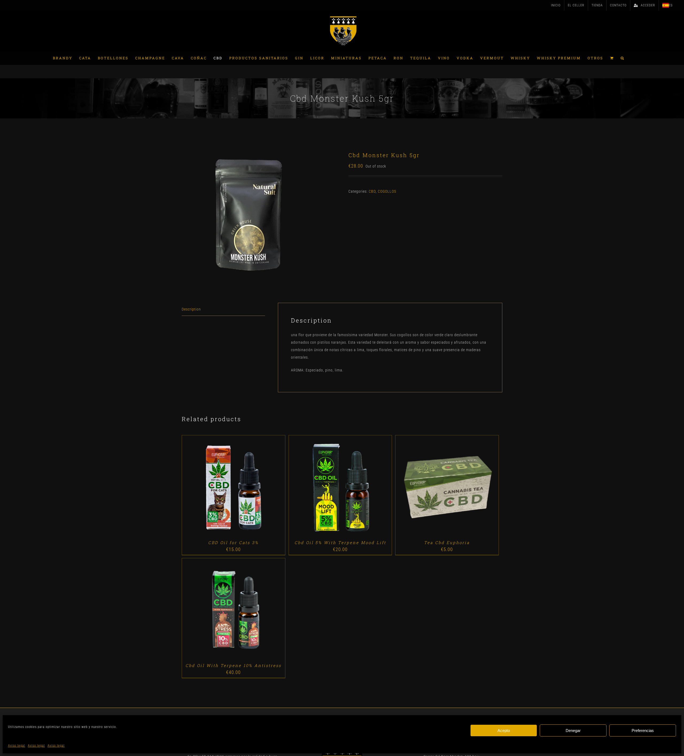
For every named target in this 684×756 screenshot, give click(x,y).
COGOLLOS (387, 191)
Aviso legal (16, 745)
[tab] (223, 309)
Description (191, 309)
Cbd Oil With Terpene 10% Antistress (233, 665)
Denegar (573, 730)
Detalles (248, 488)
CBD (372, 191)
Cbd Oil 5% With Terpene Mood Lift (340, 542)
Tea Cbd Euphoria (447, 542)
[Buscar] (623, 58)
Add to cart (221, 488)
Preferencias (643, 730)
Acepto (504, 730)
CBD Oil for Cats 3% (233, 542)
